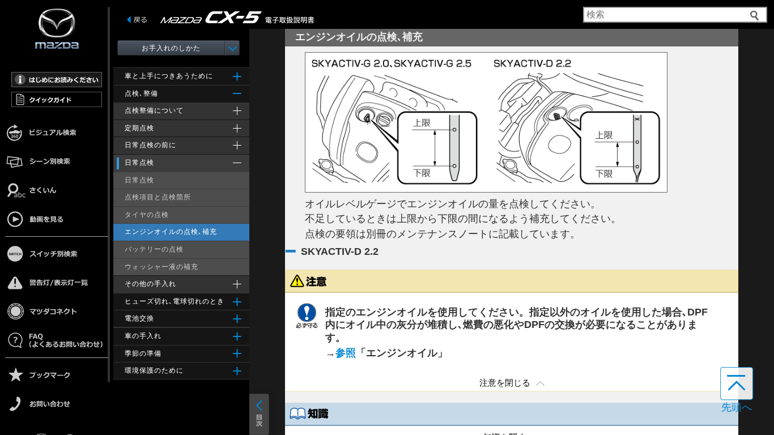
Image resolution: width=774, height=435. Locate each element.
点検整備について (154, 110)
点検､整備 (141, 93)
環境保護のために (154, 370)
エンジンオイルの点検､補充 (171, 232)
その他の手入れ (150, 284)
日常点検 (139, 163)
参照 (345, 353)
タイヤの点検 (147, 215)
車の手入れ (143, 336)
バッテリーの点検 (154, 249)
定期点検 (139, 128)
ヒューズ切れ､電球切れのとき (174, 301)
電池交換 (139, 318)
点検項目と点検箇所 (158, 197)
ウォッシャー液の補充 (161, 267)
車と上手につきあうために (169, 76)
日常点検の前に (150, 145)
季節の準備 (143, 353)
